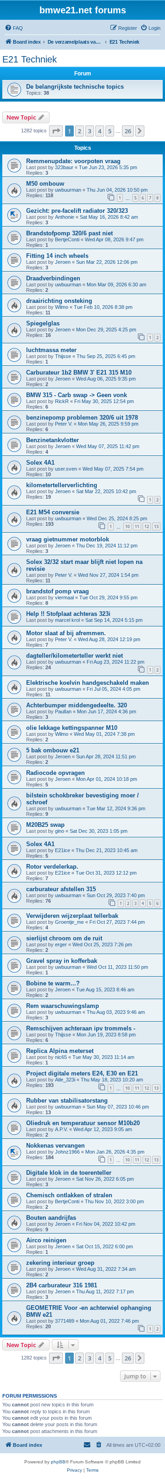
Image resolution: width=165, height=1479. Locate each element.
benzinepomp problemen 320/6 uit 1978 (82, 417)
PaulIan (63, 711)
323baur (64, 167)
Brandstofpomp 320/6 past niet (69, 233)
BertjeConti (67, 239)
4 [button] (99, 131)
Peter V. (63, 424)
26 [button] (128, 131)
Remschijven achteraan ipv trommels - (80, 1028)
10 (127, 526)
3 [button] (89, 131)
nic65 (61, 1057)
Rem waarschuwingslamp (62, 1005)
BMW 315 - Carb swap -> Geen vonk (76, 395)
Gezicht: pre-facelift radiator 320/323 (77, 210)
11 (137, 526)
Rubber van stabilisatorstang (67, 1100)
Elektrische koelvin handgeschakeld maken (87, 682)
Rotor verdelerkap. (52, 866)
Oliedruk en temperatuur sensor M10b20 (83, 1123)
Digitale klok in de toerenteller (68, 1172)
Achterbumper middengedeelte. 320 (76, 705)
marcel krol (67, 620)
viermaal (64, 597)
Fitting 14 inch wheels (57, 255)
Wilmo (61, 307)
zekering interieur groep (60, 1262)
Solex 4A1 (40, 462)
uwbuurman (68, 190)
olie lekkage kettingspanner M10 (71, 727)
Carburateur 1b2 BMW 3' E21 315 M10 (79, 372)
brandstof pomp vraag (57, 591)
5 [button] (109, 131)
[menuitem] (14, 28)
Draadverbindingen (53, 278)
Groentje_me (69, 922)
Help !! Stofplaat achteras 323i (68, 613)
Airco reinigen (46, 1240)
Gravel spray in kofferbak (61, 960)
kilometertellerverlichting (61, 485)
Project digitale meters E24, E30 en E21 (82, 1073)
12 (146, 526)
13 (156, 526)
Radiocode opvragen (55, 772)
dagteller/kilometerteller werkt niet (74, 655)
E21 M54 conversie (52, 512)
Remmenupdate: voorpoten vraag (73, 161)
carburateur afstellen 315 (61, 889)
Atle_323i (65, 1079)
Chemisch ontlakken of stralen (69, 1195)
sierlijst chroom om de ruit (64, 938)
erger (61, 944)
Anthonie (64, 217)
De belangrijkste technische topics (75, 86)
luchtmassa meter (51, 350)
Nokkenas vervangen (55, 1145)
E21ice (62, 850)
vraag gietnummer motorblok (67, 539)
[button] (56, 131)
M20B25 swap (45, 824)
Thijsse (63, 356)
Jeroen (63, 262)
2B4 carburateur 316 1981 (61, 1285)
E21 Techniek (29, 59)
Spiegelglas (43, 323)
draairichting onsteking (59, 300)
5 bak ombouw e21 (52, 750)
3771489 (64, 1321)
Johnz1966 (67, 1152)
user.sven (66, 469)
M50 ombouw (45, 183)
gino (59, 831)
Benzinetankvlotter (52, 440)
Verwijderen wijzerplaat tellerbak (72, 915)
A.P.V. (61, 1129)
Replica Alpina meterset (60, 1050)
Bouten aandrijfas (51, 1217)
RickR (62, 401)
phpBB (58, 1461)
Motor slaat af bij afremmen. (66, 633)
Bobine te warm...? (53, 983)
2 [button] (79, 131)
